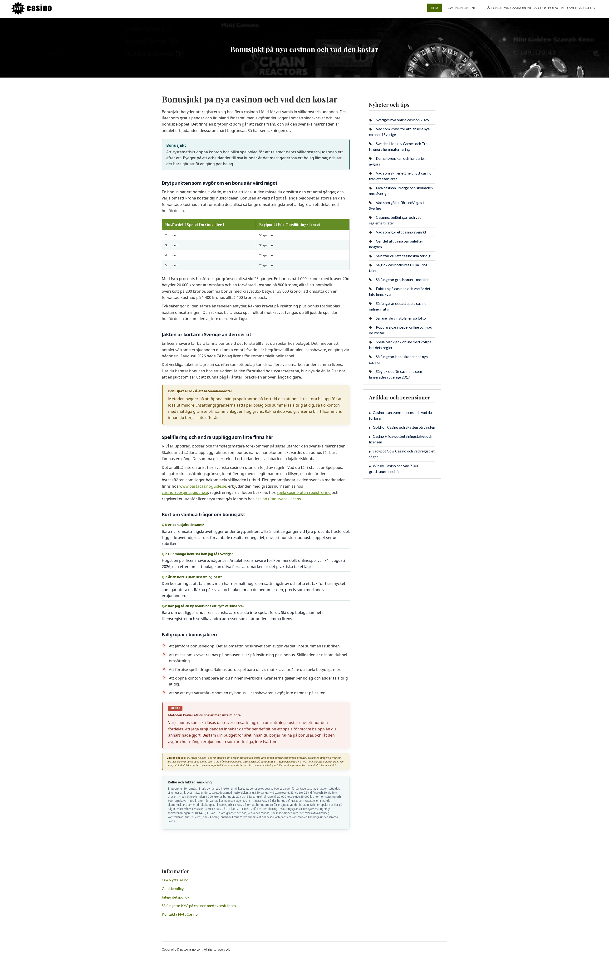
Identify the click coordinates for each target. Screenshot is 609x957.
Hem (434, 8)
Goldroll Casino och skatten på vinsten (404, 427)
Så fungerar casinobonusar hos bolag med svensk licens (540, 8)
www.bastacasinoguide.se (202, 486)
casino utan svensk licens (278, 498)
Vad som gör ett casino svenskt (401, 232)
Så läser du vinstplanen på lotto (401, 318)
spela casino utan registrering (304, 492)
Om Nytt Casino (175, 880)
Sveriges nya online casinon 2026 (402, 119)
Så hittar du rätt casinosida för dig (403, 255)
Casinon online (462, 8)
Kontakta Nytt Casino (180, 914)
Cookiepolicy (173, 888)
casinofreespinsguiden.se (185, 492)
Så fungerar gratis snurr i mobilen (402, 279)
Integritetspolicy (175, 897)
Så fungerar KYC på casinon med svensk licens (199, 905)
